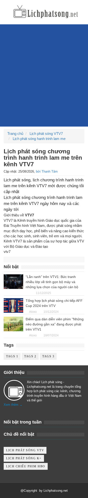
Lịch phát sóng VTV (25, 450)
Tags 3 (48, 356)
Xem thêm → (13, 404)
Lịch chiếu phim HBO (25, 466)
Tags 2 (30, 356)
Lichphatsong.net (56, 490)
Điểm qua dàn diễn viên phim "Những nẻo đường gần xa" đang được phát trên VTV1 (55, 324)
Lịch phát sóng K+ (24, 458)
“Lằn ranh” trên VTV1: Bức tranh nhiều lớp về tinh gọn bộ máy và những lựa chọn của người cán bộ (52, 282)
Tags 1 (12, 356)
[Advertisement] (44, 83)
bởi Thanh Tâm (47, 171)
